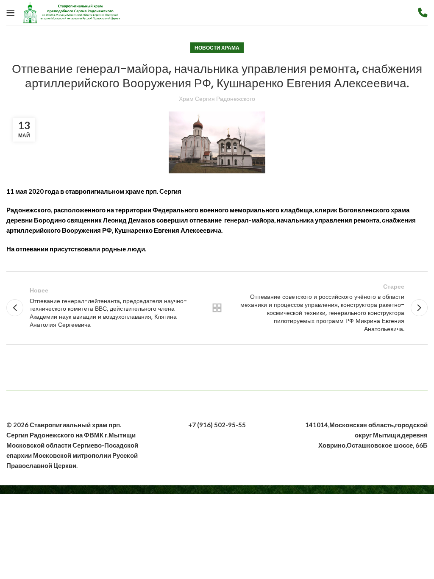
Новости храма (217, 48)
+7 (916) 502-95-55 (217, 425)
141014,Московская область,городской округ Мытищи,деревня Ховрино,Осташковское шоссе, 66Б (366, 435)
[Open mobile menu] (10, 12)
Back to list (217, 307)
